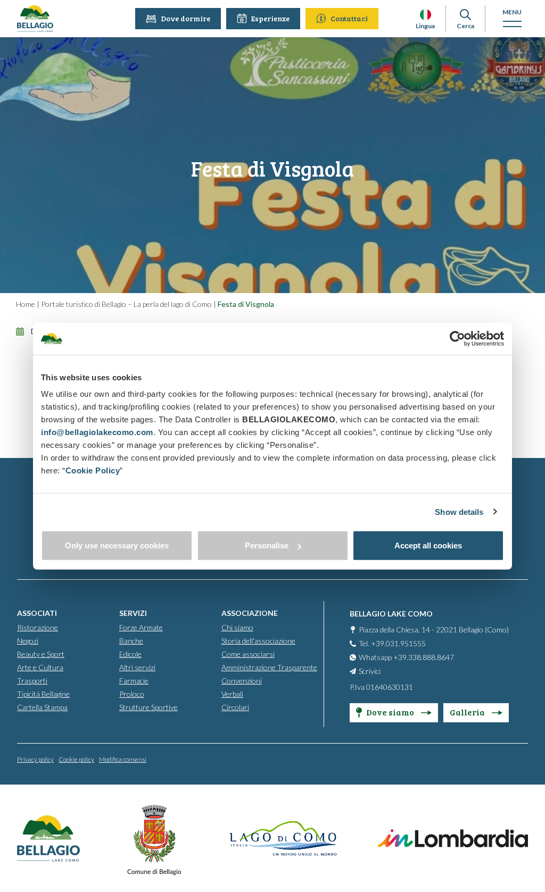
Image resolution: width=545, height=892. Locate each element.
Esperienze (270, 18)
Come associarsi (248, 653)
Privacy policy (35, 759)
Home (25, 304)
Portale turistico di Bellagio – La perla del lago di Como (126, 304)
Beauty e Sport (40, 653)
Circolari (235, 707)
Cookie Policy (92, 470)
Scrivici (370, 671)
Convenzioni (241, 680)
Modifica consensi (122, 759)
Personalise (266, 545)
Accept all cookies (428, 545)
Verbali (232, 693)
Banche (131, 640)
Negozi (27, 640)
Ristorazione (37, 627)
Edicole (130, 653)
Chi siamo (237, 627)
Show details (459, 511)
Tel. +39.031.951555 (392, 643)
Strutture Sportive (148, 707)
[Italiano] (425, 14)
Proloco (131, 693)
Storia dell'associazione (258, 640)
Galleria (468, 712)
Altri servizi (137, 667)
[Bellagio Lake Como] (35, 18)
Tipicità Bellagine (43, 693)
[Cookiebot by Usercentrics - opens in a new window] (457, 338)
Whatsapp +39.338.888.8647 (406, 657)
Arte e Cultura (40, 667)
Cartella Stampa (42, 707)
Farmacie (133, 680)
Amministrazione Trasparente (269, 667)
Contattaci (349, 18)
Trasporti (32, 680)
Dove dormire (185, 18)
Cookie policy (76, 759)
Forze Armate (141, 627)
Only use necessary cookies (117, 545)
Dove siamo (391, 712)
